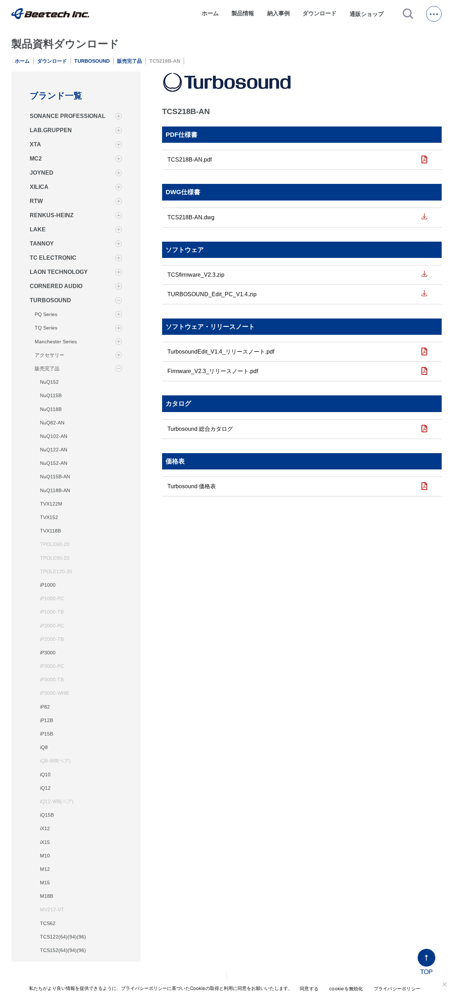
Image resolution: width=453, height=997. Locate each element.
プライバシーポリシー (397, 988)
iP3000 (48, 652)
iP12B (46, 720)
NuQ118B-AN (55, 490)
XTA (35, 144)
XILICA (39, 187)
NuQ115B (51, 395)
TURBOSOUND (92, 61)
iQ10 (45, 774)
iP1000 (48, 584)
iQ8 (44, 747)
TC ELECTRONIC (53, 258)
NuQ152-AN (53, 463)
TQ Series (46, 328)
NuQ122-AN (53, 449)
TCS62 (48, 923)
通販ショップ (370, 14)
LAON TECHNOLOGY (59, 272)
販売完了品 (129, 61)
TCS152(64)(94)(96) (63, 950)
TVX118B (50, 531)
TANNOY (42, 244)
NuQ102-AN (53, 436)
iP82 (45, 706)
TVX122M (51, 503)
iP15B (46, 733)
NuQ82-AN (52, 422)
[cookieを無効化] (444, 984)
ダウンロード (320, 13)
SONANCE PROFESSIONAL (67, 116)
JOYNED (41, 173)
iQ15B (47, 815)
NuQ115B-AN (55, 476)
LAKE (38, 229)
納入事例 (278, 13)
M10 (45, 855)
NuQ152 (49, 382)
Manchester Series (56, 341)
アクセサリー (49, 354)
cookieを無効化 (346, 988)
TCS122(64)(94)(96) (63, 936)
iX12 (45, 828)
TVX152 (49, 517)
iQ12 (45, 787)
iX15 (45, 842)
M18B (46, 896)
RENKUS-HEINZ (52, 215)
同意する (309, 988)
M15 (45, 882)
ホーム (210, 13)
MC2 (36, 159)
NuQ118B (51, 409)
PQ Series (46, 314)
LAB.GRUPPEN (51, 130)
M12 (45, 869)
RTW (36, 201)
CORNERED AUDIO (56, 286)
